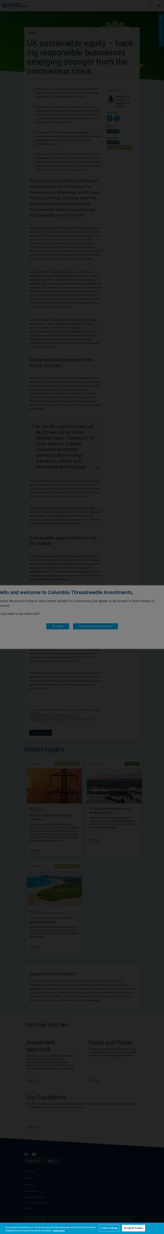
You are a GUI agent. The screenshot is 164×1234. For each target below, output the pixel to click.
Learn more (59, 1230)
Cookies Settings (109, 1228)
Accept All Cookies (133, 1228)
